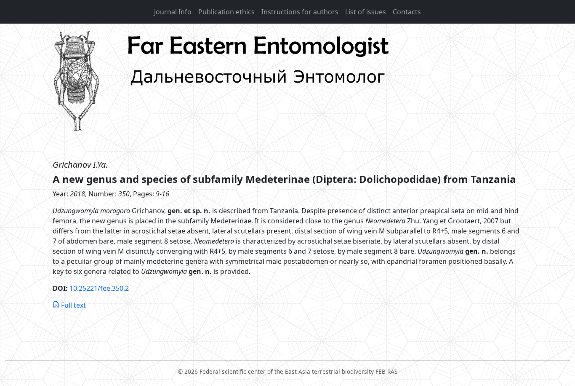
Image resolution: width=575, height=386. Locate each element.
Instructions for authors (299, 11)
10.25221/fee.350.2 (99, 288)
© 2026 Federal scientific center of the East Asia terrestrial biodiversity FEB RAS (287, 371)
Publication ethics (226, 11)
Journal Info (173, 11)
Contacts (407, 11)
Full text (73, 305)
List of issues (365, 11)
